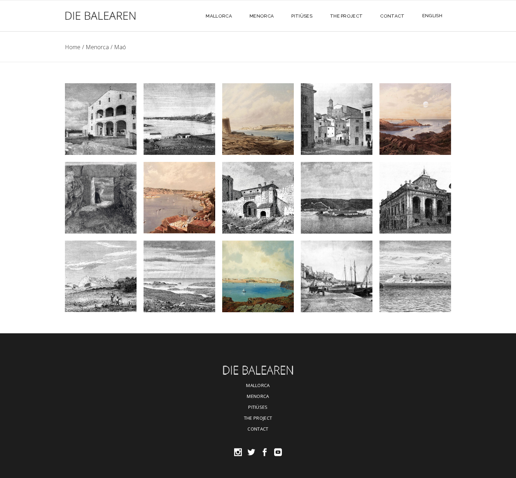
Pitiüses (258, 407)
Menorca (97, 47)
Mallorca (258, 385)
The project (258, 418)
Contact (257, 429)
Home (72, 47)
